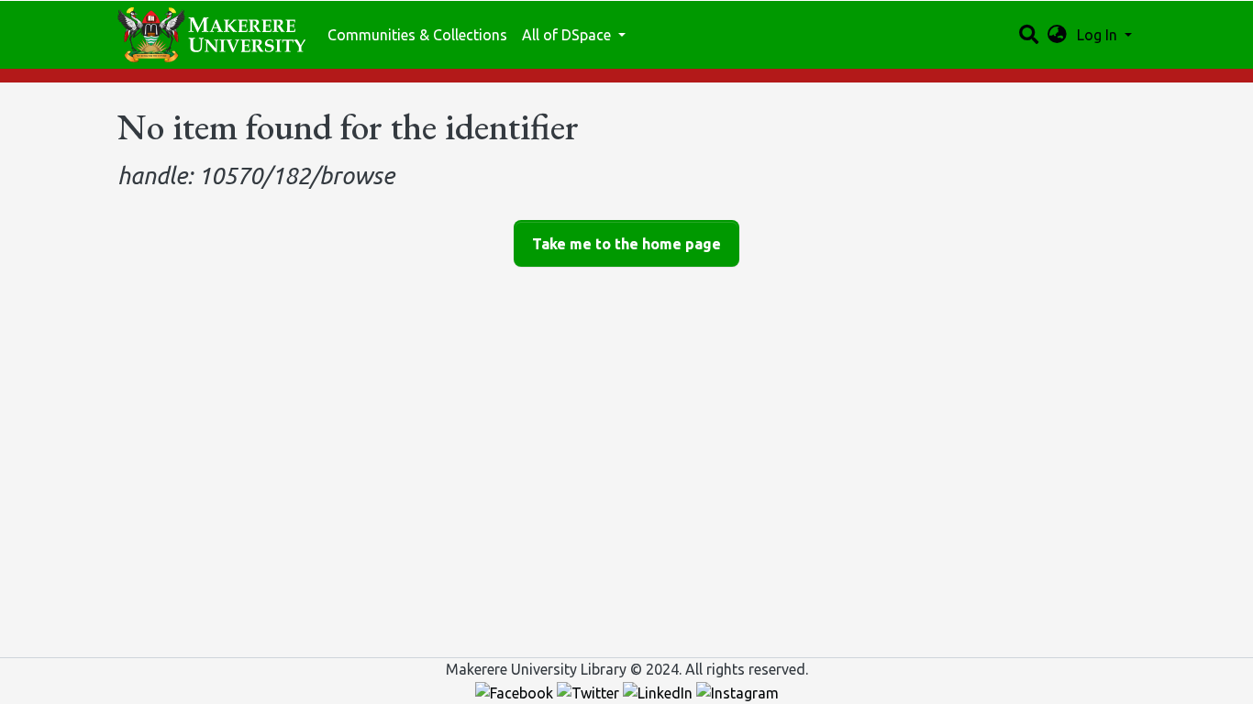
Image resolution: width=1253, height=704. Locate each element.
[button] (1057, 35)
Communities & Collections (417, 35)
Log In (1099, 35)
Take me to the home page (626, 244)
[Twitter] (590, 691)
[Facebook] (516, 691)
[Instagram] (737, 691)
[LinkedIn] (659, 691)
